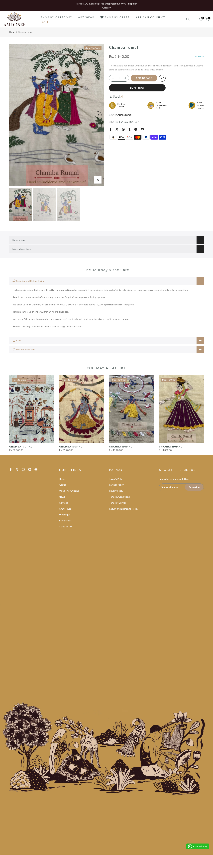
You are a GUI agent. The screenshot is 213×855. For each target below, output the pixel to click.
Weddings (64, 514)
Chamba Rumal (123, 114)
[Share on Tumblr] (129, 129)
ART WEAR (86, 17)
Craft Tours (65, 508)
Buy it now (137, 87)
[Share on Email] (142, 129)
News (62, 496)
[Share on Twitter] (116, 129)
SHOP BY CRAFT (117, 17)
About (62, 484)
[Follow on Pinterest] (29, 469)
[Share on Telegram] (135, 129)
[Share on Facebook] (110, 129)
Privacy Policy (116, 490)
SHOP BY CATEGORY (56, 17)
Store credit (65, 520)
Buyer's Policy (116, 478)
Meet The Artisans (69, 490)
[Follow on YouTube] (35, 469)
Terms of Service (117, 502)
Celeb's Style (66, 526)
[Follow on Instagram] (23, 469)
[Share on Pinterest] (123, 129)
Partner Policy (116, 484)
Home (12, 32)
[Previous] (15, 114)
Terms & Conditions (119, 496)
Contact (63, 502)
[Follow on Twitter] (16, 469)
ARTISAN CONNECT (150, 17)
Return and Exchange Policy (123, 508)
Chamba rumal (20, 446)
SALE (45, 21)
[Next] (98, 114)
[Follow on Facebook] (10, 469)
